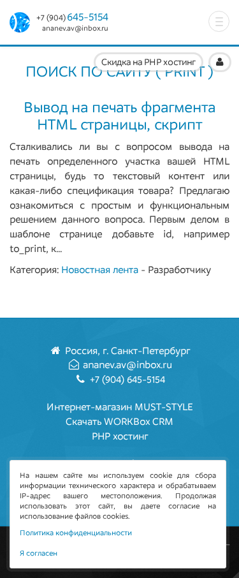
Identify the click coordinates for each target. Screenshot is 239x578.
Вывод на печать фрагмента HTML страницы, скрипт (119, 115)
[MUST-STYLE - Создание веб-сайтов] (22, 22)
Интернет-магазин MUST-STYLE (120, 407)
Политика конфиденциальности (76, 532)
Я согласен (38, 553)
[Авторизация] (219, 62)
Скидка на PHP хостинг (148, 62)
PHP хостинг (120, 436)
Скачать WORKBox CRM (119, 421)
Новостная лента (99, 269)
